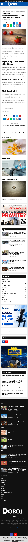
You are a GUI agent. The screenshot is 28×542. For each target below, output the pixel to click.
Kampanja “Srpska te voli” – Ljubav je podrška (12, 390)
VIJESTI (4, 299)
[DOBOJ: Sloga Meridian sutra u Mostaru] (4, 463)
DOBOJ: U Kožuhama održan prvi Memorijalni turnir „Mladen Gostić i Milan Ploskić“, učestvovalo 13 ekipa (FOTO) (17, 469)
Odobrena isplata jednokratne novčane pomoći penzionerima (16, 268)
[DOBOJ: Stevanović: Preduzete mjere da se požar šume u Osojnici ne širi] (5, 234)
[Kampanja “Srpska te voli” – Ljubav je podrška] (5, 262)
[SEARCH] (24, 331)
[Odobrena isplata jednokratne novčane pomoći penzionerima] (5, 269)
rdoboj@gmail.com (18, 527)
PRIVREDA (4, 291)
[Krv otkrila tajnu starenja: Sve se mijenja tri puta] (4, 432)
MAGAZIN (3, 13)
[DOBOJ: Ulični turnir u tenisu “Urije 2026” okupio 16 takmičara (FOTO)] (4, 456)
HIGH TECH (4, 281)
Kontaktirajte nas (19, 1)
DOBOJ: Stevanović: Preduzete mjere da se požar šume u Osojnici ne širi (17, 233)
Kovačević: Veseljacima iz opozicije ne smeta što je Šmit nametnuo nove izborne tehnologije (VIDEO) (16, 252)
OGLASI (3, 289)
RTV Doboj (12, 236)
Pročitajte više (21, 540)
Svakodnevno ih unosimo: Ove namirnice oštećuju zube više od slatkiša (12, 178)
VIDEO (3, 297)
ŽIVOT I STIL (8, 13)
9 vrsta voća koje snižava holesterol (14, 132)
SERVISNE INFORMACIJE (7, 293)
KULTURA (4, 283)
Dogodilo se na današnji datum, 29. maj (11, 199)
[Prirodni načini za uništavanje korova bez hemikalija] (4, 439)
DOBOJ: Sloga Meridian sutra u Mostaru (17, 461)
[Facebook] (11, 534)
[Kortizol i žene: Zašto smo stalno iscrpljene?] (4, 447)
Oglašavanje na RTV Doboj (10, 1)
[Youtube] (15, 534)
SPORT (3, 295)
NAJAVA (4, 287)
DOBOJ (3, 279)
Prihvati (15, 540)
